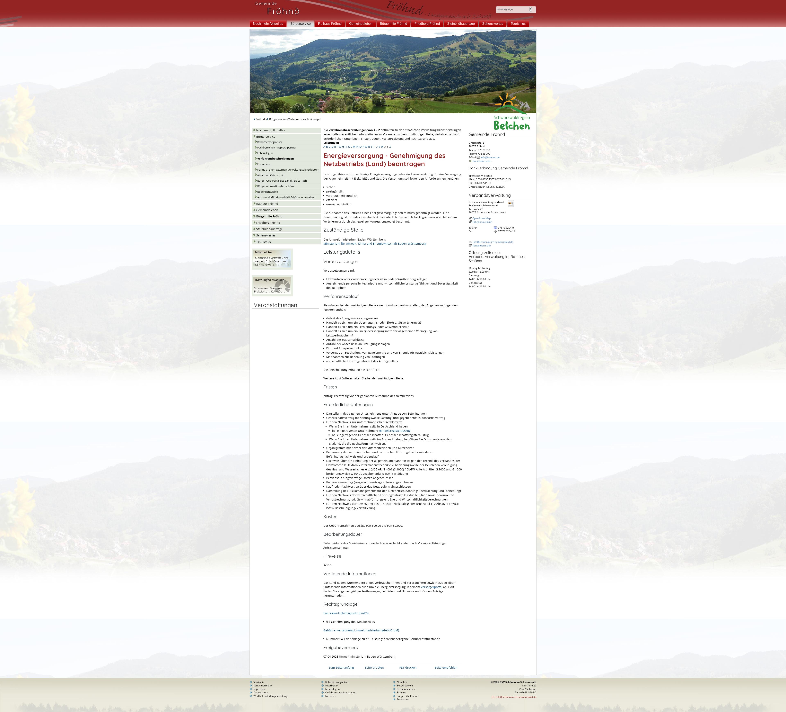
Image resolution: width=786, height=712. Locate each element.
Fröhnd (260, 119)
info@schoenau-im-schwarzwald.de (493, 242)
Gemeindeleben (361, 23)
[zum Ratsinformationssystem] (272, 295)
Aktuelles (402, 682)
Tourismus (518, 23)
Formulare (263, 164)
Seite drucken (374, 667)
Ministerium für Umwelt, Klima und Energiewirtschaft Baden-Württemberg (374, 243)
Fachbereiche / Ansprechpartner (276, 147)
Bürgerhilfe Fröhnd (393, 23)
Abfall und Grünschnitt (271, 175)
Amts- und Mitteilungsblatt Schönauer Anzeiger (286, 197)
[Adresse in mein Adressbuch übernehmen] (512, 206)
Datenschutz (260, 692)
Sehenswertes (492, 23)
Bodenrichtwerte (267, 191)
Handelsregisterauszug (395, 431)
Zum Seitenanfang (341, 667)
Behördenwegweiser (269, 142)
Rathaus (401, 692)
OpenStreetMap (481, 218)
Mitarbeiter (331, 685)
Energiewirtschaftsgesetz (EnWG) (345, 613)
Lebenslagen (265, 153)
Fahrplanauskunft (482, 222)
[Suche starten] (531, 9)
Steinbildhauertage (461, 23)
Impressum (259, 689)
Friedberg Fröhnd (427, 23)
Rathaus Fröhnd (330, 23)
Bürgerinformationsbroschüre (275, 186)
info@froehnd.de (490, 157)
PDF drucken (408, 667)
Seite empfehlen (446, 667)
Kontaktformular (482, 161)
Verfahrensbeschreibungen (275, 158)
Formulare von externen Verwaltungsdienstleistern (288, 169)
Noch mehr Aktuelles (268, 23)
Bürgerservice (300, 23)
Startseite (258, 682)
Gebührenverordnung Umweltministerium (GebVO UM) (361, 630)
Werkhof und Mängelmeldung (270, 696)
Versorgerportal (431, 587)
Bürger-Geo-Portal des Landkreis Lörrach (282, 180)
